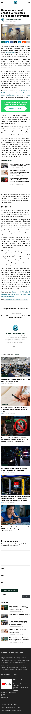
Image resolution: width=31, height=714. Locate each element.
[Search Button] (29, 2)
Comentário (5, 549)
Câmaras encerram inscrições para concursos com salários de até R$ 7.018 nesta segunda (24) (18, 622)
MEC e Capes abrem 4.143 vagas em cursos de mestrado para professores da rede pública (19, 639)
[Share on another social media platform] (28, 42)
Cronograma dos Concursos (20, 683)
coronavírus (9, 52)
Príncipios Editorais (18, 689)
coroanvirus (19, 299)
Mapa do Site (4, 697)
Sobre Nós (16, 685)
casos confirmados (9, 299)
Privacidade (16, 690)
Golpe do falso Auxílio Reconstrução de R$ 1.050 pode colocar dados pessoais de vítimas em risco (15, 529)
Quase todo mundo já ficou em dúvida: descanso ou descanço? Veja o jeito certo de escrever (19, 607)
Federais (15, 706)
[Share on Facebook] (11, 42)
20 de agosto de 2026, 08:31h (8, 502)
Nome (3, 568)
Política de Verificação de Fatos (21, 687)
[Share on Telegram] (7, 42)
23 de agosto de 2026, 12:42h (16, 167)
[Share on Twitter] (15, 42)
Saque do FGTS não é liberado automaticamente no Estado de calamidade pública (15, 294)
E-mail (3, 575)
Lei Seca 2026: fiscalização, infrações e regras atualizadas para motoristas (14, 469)
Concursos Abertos (12, 704)
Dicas (2, 707)
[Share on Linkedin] (19, 42)
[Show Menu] (2, 2)
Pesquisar (3, 594)
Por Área (22, 706)
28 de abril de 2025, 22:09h (9, 21)
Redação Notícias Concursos (13, 19)
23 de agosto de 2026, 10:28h (16, 175)
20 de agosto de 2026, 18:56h (8, 472)
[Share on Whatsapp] (3, 42)
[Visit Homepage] (15, 2)
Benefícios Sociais (7, 523)
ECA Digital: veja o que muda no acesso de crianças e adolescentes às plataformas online (19, 172)
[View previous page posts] (14, 189)
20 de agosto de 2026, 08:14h (8, 533)
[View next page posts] (17, 189)
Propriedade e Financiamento (8, 692)
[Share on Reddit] (24, 42)
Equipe (3, 694)
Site (2, 582)
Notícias (6, 7)
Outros (18, 707)
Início (2, 7)
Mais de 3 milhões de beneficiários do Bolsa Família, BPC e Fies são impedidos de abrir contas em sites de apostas (19, 180)
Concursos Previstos (6, 706)
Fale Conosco (4, 696)
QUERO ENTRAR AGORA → (15, 108)
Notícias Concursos (10, 657)
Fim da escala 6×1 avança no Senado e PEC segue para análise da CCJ (20, 164)
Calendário (3, 704)
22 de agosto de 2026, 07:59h (16, 184)
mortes (25, 299)
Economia (5, 493)
